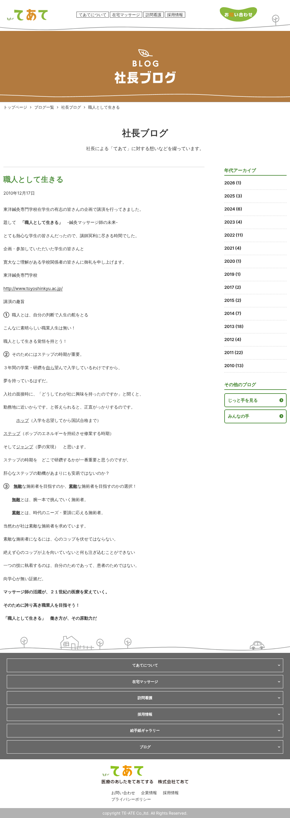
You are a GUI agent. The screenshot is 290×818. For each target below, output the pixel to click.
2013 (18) (234, 326)
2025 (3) (233, 196)
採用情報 (175, 14)
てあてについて (92, 14)
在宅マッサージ (126, 14)
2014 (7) (232, 313)
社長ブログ (71, 107)
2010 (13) (234, 365)
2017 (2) (232, 287)
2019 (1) (232, 274)
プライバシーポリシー (131, 799)
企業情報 (149, 792)
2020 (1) (232, 261)
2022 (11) (233, 235)
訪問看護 (153, 14)
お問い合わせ (123, 792)
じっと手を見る (243, 400)
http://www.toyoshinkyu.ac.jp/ (33, 288)
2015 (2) (232, 300)
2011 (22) (233, 352)
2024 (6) (233, 209)
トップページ (15, 107)
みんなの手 (238, 416)
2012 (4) (232, 339)
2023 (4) (233, 222)
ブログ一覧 (44, 107)
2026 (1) (232, 183)
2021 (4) (232, 248)
